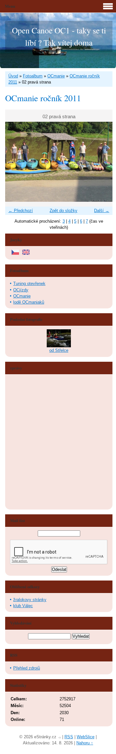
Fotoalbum (33, 76)
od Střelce (58, 350)
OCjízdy (20, 290)
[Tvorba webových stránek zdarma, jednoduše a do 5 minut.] (60, 737)
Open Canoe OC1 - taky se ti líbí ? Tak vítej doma (59, 36)
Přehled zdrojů (26, 668)
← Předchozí (20, 210)
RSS (68, 736)
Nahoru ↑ (84, 743)
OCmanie (56, 76)
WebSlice (85, 736)
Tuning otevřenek (29, 283)
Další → (101, 210)
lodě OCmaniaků (28, 302)
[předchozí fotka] (15, 162)
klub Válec (23, 605)
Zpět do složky (63, 210)
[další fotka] (102, 162)
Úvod (13, 76)
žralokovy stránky (29, 599)
